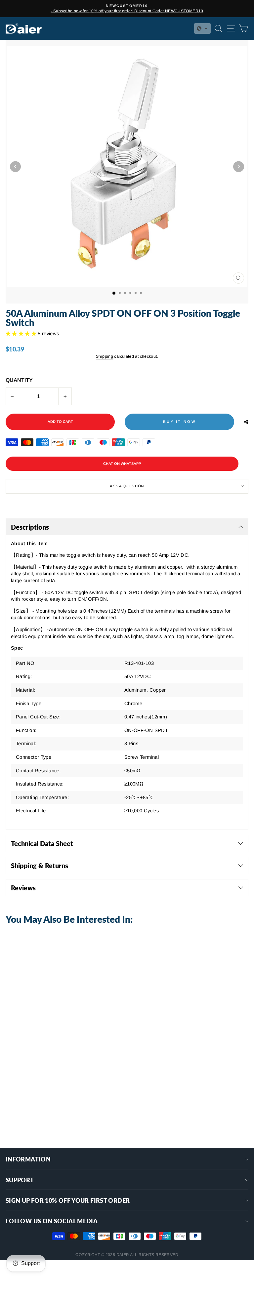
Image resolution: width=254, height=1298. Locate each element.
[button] (202, 28)
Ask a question (127, 486)
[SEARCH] (217, 28)
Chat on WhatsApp (122, 464)
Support (20, 1180)
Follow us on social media (52, 1221)
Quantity (19, 380)
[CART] (242, 28)
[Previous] (15, 166)
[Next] (238, 166)
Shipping (104, 356)
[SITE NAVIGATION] (229, 28)
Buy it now (179, 422)
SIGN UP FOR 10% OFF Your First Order (68, 1200)
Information (28, 1159)
